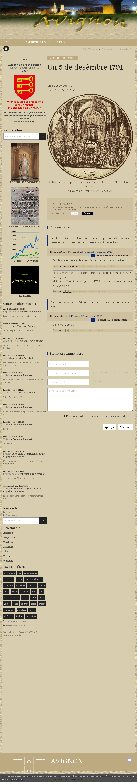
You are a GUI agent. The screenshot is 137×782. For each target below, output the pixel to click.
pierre (14, 591)
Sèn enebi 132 (126, 49)
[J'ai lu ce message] (133, 776)
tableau (19, 616)
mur (34, 591)
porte (33, 597)
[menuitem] (14, 42)
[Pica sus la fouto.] (90, 137)
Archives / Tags (37, 42)
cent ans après (30, 573)
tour (41, 591)
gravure (67, 209)
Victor (6, 556)
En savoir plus (16, 779)
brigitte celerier (12, 311)
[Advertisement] (14, 693)
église (33, 603)
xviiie (74, 209)
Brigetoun (9, 537)
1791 (60, 209)
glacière (79, 207)
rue (19, 573)
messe (61, 207)
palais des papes (11, 597)
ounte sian (24, 591)
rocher (25, 597)
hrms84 (7, 454)
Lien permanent (64, 204)
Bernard (8, 533)
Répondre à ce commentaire (113, 255)
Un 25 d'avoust (33, 311)
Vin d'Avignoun (90, 49)
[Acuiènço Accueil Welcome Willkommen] (24, 87)
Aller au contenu (12, 3)
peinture (32, 585)
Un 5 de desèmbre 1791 (85, 67)
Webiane (8, 560)
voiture (7, 603)
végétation (8, 616)
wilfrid (7, 358)
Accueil (12, 42)
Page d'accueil (108, 49)
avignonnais (9, 573)
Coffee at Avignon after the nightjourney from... (24, 455)
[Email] (6, 48)
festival (32, 609)
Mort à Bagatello (24, 358)
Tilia (5, 375)
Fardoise (8, 542)
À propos (63, 42)
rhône (41, 597)
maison (42, 585)
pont (6, 591)
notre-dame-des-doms (94, 207)
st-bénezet (20, 585)
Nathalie (8, 546)
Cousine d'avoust (26, 326)
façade (19, 579)
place (15, 603)
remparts (8, 585)
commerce (9, 579)
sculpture (21, 609)
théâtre (42, 603)
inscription (31, 616)
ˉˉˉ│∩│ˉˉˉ (7, 326)
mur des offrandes (33, 579)
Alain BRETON (11, 341)
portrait (24, 603)
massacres (69, 207)
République (9, 609)
